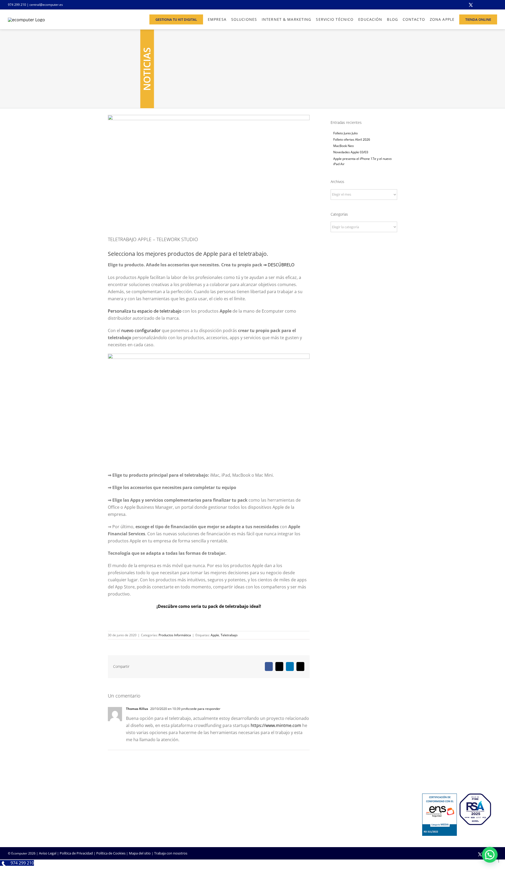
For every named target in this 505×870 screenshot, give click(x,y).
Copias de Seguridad (355, 829)
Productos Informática (175, 635)
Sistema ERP (183, 822)
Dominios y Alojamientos (193, 814)
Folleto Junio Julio (345, 133)
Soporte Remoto (352, 814)
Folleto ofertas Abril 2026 (351, 139)
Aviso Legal (47, 853)
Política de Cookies (110, 853)
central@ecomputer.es (46, 4)
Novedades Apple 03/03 (350, 152)
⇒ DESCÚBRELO (278, 265)
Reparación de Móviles (357, 822)
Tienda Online (267, 814)
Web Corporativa (269, 807)
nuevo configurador (141, 330)
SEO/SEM (263, 829)
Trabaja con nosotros (170, 853)
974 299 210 (17, 4)
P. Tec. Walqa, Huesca (24, 813)
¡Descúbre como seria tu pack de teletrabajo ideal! (208, 606)
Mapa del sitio (140, 853)
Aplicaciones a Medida (273, 822)
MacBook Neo (343, 146)
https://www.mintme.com (276, 725)
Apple (215, 635)
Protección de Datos (189, 829)
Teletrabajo (229, 635)
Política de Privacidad (76, 853)
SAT (342, 807)
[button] (490, 855)
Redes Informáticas (189, 807)
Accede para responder (203, 708)
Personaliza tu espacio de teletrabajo (144, 311)
